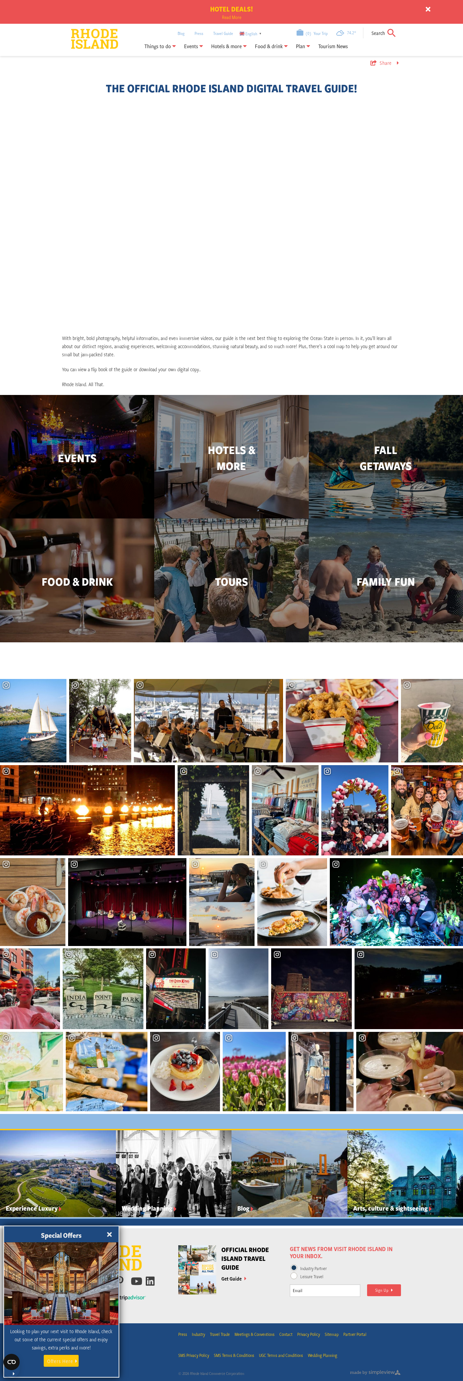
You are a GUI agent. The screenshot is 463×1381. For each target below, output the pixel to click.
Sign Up (383, 1290)
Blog (181, 33)
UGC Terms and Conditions (281, 1355)
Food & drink (269, 46)
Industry (198, 1334)
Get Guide (232, 1278)
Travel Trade (220, 1334)
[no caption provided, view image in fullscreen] (127, 902)
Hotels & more (227, 46)
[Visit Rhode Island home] (86, 34)
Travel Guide (223, 33)
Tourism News (333, 46)
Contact (286, 1334)
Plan (301, 46)
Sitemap (332, 1334)
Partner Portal (354, 1334)
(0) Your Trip (315, 33)
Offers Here (60, 1361)
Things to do (158, 46)
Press (199, 33)
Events (191, 46)
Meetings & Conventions (255, 1334)
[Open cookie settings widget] (11, 1366)
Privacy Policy (308, 1334)
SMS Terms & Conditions (234, 1355)
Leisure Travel (311, 1276)
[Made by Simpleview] (375, 1373)
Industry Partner (313, 1268)
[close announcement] (428, 9)
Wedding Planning (322, 1355)
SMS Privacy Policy (193, 1355)
